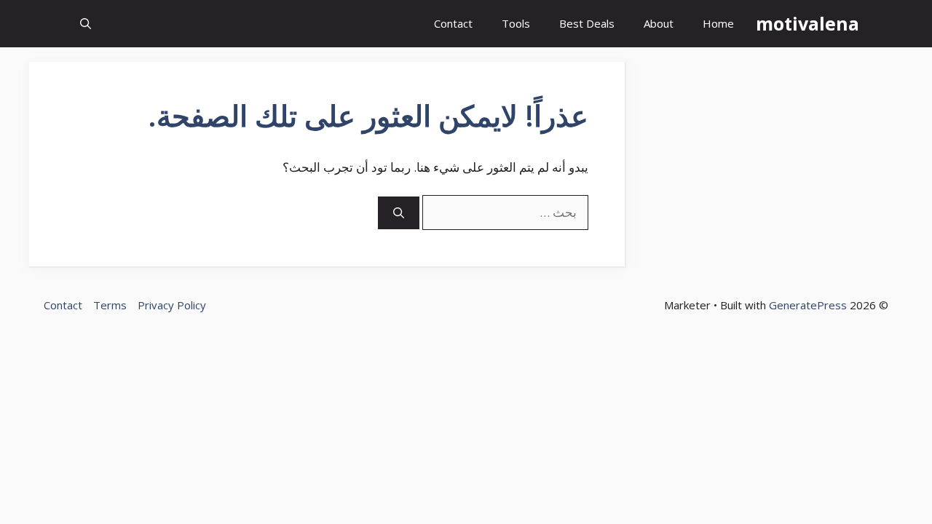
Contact (453, 23)
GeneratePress (808, 305)
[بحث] (398, 212)
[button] (86, 23)
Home (718, 23)
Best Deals (587, 23)
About (659, 23)
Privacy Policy (172, 305)
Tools (516, 23)
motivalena (807, 23)
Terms (110, 305)
